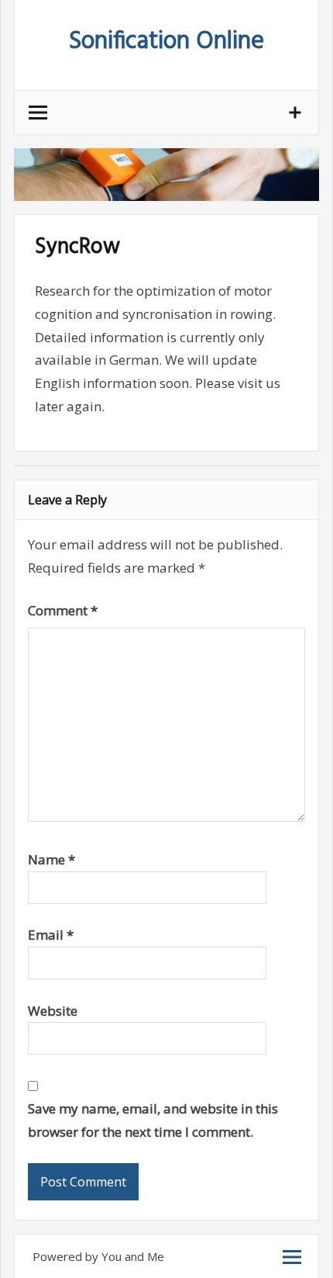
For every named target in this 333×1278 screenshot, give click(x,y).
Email (51, 935)
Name (51, 859)
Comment (63, 610)
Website (52, 1011)
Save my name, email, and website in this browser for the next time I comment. (153, 1120)
